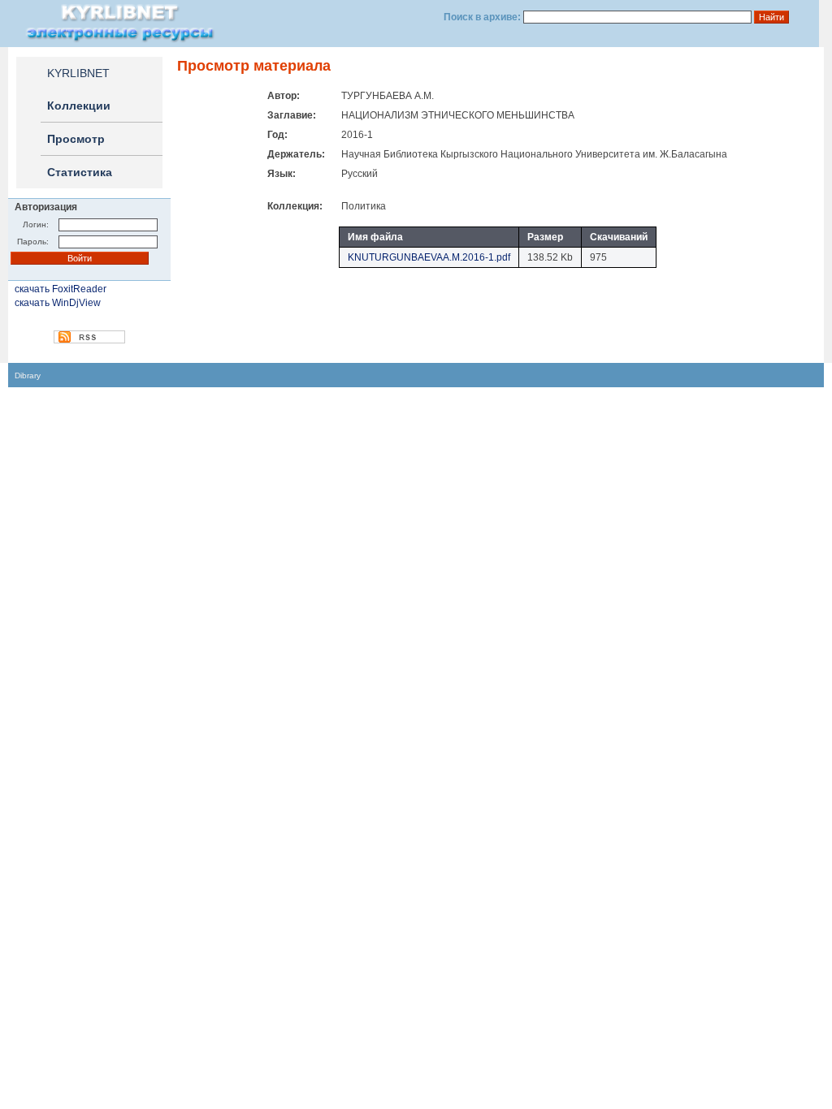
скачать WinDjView (58, 303)
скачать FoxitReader (60, 289)
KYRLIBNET (78, 73)
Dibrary (28, 375)
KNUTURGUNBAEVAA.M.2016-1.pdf (429, 257)
